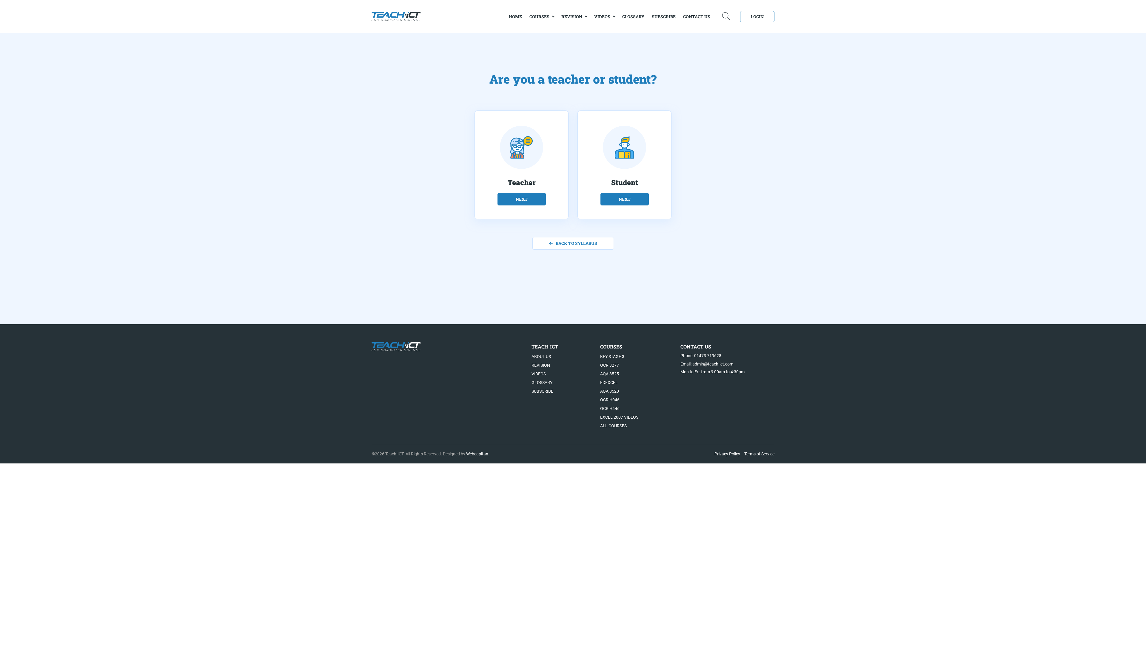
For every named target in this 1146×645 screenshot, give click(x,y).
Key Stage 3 (612, 356)
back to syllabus (576, 243)
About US (541, 356)
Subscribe (664, 16)
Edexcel (609, 382)
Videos (602, 16)
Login (757, 16)
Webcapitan (477, 454)
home (515, 16)
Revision (571, 16)
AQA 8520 (609, 391)
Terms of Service (759, 454)
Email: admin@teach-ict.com (706, 364)
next (522, 199)
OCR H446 (610, 408)
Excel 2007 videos (619, 417)
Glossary (633, 16)
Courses (539, 16)
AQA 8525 (609, 373)
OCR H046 (610, 399)
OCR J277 (609, 365)
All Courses (613, 425)
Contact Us (696, 16)
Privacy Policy (727, 454)
